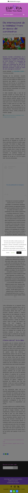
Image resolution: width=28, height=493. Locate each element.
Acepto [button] (19, 252)
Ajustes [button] (13, 252)
